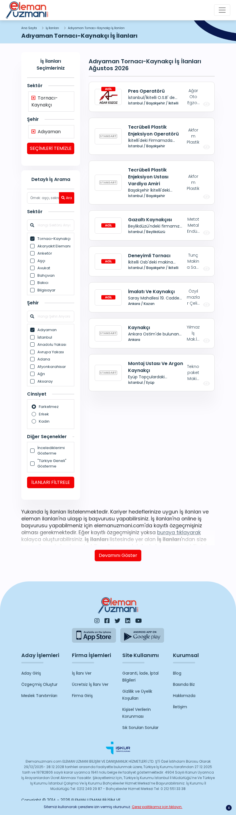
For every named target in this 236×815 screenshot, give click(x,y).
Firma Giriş (82, 695)
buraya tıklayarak (179, 532)
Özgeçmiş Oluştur (39, 684)
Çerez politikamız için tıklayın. (157, 806)
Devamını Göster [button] (118, 555)
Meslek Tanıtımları (39, 695)
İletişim (180, 707)
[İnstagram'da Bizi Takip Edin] (97, 621)
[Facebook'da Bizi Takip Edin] (107, 621)
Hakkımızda (184, 695)
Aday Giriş (31, 673)
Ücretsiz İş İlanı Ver (90, 684)
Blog (177, 673)
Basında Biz (184, 684)
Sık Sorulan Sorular (140, 727)
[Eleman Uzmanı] (27, 10)
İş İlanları (52, 28)
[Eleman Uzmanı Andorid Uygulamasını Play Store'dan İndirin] (142, 635)
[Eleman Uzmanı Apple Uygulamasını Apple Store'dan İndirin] (94, 635)
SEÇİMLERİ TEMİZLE (51, 148)
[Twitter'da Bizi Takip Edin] (117, 621)
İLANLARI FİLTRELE (50, 482)
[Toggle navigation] (222, 10)
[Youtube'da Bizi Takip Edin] (138, 621)
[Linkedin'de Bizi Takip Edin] (127, 621)
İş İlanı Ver (82, 673)
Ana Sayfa (29, 28)
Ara (69, 197)
